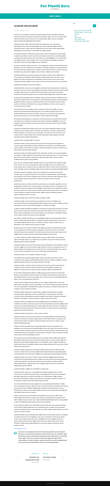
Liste (75, 36)
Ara (74, 23)
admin (18, 30)
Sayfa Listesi (77, 37)
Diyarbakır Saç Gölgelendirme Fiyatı (32, 458)
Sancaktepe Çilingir (49, 457)
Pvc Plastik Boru (55, 6)
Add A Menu (55, 16)
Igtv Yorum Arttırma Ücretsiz (82, 30)
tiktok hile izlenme (79, 39)
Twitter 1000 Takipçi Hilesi (81, 41)
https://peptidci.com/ (20, 428)
